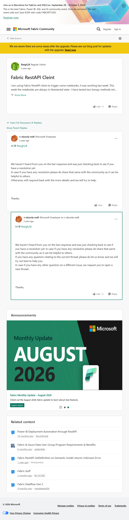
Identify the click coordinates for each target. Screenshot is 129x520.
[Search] (99, 29)
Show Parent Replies (17, 127)
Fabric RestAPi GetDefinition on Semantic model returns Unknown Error (59, 457)
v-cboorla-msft (27, 136)
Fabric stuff (23, 471)
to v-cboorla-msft (70, 217)
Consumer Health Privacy (46, 513)
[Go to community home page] (33, 29)
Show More (20, 95)
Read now (70, 50)
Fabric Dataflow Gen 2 (30, 484)
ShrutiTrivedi (42, 436)
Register (107, 29)
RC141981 (39, 475)
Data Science (15, 38)
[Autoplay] (60, 407)
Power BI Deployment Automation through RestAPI (47, 431)
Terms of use (104, 505)
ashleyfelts (39, 449)
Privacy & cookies (86, 505)
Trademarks (120, 505)
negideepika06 (41, 488)
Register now (11, 17)
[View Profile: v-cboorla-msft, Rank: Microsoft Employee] (14, 138)
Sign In (117, 29)
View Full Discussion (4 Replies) (26, 122)
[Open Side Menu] (8, 29)
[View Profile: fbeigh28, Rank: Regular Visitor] (15, 66)
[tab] (64, 407)
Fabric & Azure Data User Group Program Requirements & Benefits (56, 444)
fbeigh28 (25, 64)
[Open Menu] (120, 38)
